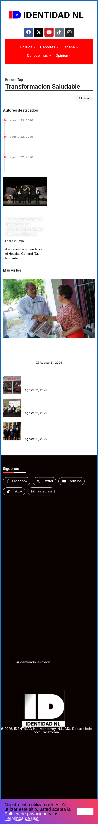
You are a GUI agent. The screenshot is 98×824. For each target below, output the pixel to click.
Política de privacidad (26, 813)
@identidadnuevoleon (33, 662)
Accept (85, 811)
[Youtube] (49, 32)
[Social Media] (16, 481)
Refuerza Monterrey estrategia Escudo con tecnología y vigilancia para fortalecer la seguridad (52, 165)
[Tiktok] (59, 32)
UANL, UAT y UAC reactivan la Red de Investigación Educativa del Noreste (53, 404)
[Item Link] (25, 191)
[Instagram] (69, 32)
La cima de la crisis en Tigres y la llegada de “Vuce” (50, 126)
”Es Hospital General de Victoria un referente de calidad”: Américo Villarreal (24, 226)
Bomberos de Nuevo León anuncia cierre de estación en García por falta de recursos (59, 381)
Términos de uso (22, 818)
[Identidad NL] (49, 15)
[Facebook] (28, 32)
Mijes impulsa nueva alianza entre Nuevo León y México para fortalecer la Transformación (49, 353)
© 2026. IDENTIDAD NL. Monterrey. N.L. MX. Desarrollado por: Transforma (46, 730)
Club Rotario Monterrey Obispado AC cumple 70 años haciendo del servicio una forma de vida (60, 428)
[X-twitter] (38, 32)
